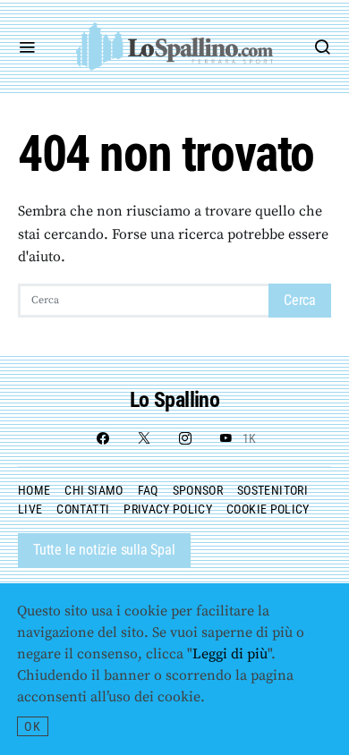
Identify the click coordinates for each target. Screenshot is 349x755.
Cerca (300, 300)
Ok (32, 726)
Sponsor (198, 490)
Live (30, 509)
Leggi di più (230, 654)
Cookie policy (268, 509)
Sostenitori (272, 490)
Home (34, 490)
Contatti (82, 509)
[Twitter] (144, 438)
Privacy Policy (167, 509)
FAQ (148, 490)
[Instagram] (185, 438)
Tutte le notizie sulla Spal (104, 549)
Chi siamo (93, 490)
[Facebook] (102, 438)
